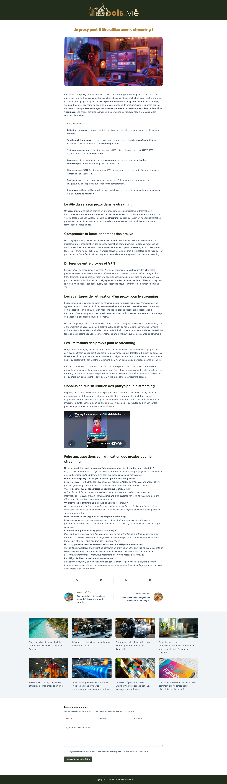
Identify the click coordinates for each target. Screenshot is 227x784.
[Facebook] (76, 580)
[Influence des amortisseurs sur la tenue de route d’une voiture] (92, 628)
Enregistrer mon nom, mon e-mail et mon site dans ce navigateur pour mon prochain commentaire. (108, 752)
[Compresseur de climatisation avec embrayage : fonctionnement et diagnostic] (135, 628)
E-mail (103, 718)
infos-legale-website (123, 779)
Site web (138, 718)
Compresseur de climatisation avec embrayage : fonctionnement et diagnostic (133, 645)
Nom (69, 718)
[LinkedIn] (150, 580)
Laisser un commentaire (78, 759)
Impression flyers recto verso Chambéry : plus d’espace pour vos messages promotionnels (132, 686)
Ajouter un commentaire (78, 727)
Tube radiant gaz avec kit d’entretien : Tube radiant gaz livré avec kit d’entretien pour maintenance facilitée (91, 686)
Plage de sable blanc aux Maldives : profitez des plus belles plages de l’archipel (46, 645)
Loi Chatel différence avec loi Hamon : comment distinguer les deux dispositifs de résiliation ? (178, 686)
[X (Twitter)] (101, 580)
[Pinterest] (126, 580)
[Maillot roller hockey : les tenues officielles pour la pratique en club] (48, 668)
